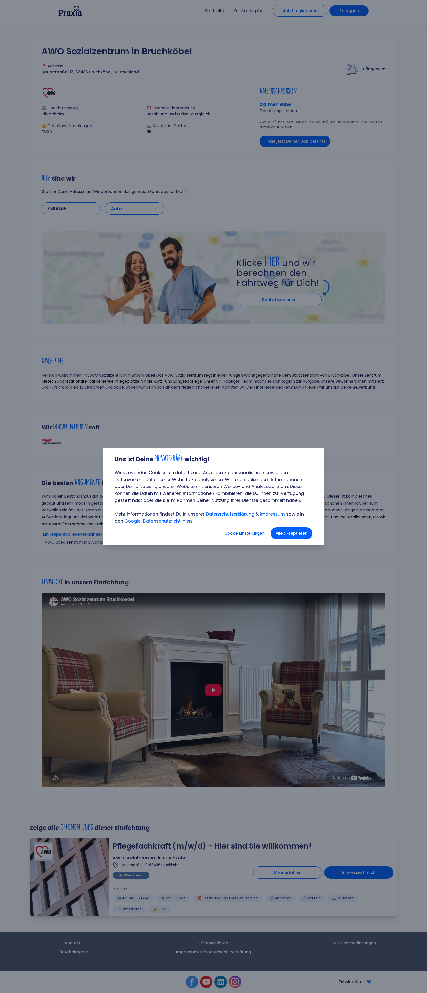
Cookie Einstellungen (245, 533)
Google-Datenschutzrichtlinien (158, 521)
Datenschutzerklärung (230, 514)
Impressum (272, 514)
